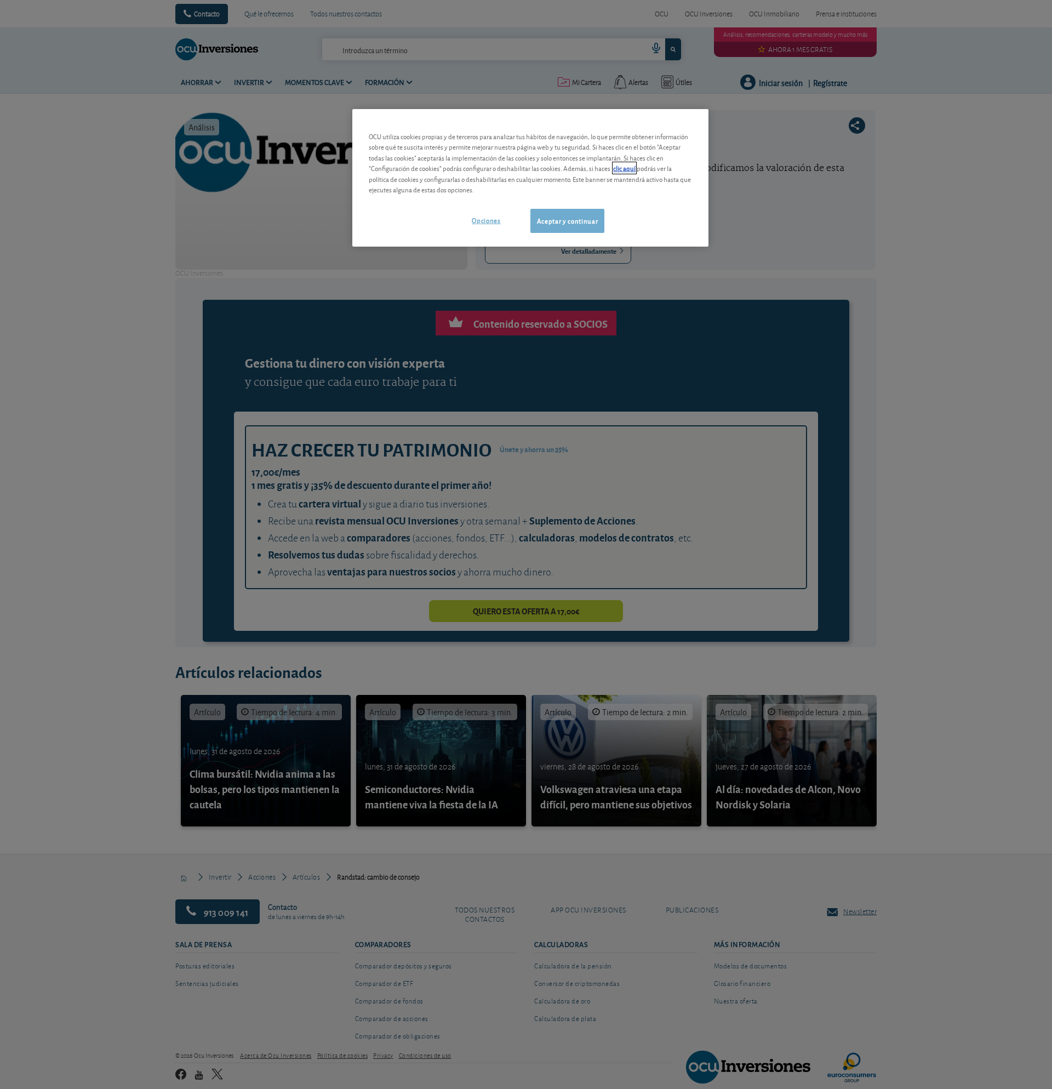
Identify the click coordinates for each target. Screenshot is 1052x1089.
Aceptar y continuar (567, 220)
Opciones (486, 220)
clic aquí (624, 168)
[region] (530, 178)
